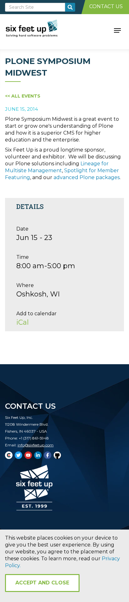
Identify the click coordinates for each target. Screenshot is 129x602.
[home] (38, 29)
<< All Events (22, 96)
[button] (117, 29)
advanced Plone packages (87, 177)
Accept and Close (42, 583)
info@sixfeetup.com (36, 445)
